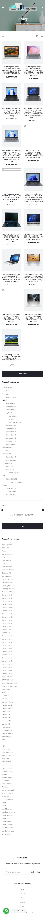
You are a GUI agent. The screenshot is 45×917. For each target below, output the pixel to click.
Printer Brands (11, 488)
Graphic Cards (7, 677)
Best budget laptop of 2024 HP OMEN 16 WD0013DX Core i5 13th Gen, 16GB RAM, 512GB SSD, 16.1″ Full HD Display (33, 154)
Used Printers (7, 822)
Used (4, 803)
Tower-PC (5, 796)
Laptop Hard (6, 711)
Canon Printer (7, 554)
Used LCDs (6, 818)
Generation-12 (11, 438)
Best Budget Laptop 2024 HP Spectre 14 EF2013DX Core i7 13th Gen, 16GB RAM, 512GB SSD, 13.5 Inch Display (11, 112)
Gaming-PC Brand (8, 589)
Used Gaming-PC (8, 812)
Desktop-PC (6, 454)
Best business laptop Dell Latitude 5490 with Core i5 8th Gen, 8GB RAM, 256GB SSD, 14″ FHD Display (12, 237)
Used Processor (7, 825)
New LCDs (9, 466)
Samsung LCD (14, 473)
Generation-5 (11, 407)
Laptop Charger (8, 708)
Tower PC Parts (7, 793)
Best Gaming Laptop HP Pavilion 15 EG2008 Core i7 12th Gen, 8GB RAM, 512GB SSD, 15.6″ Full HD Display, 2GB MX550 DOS (33, 277)
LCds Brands (10, 470)
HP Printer (12, 492)
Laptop (4, 400)
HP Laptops (13, 416)
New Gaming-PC (8, 752)
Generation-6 (11, 410)
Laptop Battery (7, 702)
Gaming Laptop (7, 579)
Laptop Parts (6, 718)
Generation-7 (11, 425)
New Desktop (7, 749)
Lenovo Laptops (15, 422)
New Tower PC (7, 768)
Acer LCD (5, 548)
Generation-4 (7, 639)
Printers (5, 485)
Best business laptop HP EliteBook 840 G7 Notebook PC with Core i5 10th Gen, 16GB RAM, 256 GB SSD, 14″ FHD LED (11, 277)
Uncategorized (7, 799)
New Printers (10, 495)
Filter (40, 36)
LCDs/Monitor (7, 463)
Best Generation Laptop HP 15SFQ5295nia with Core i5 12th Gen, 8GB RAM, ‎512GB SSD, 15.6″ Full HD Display (33, 318)
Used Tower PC (7, 828)
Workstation (6, 834)
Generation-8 (11, 429)
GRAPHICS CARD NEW (16, 482)
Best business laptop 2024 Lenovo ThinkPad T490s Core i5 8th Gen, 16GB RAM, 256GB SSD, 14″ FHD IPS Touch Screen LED (33, 197)
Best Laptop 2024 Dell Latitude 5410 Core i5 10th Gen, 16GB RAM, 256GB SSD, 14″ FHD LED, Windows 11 (11, 358)
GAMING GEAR (7, 447)
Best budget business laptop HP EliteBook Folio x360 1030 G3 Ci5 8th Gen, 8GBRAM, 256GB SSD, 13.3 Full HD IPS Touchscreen (11, 70)
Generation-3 (7, 633)
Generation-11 (11, 435)
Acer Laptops (7, 545)
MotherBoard (7, 737)
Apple (4, 551)
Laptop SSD (6, 724)
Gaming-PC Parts (8, 592)
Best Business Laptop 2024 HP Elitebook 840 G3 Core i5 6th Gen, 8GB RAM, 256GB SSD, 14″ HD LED (11, 197)
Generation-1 (7, 595)
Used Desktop (11, 460)
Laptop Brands (11, 413)
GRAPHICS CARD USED (9, 686)
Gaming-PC (6, 586)
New (7, 391)
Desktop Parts (7, 567)
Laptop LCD (6, 715)
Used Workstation (8, 831)
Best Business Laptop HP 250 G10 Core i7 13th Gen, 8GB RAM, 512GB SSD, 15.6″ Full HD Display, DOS (33, 236)
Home (19, 23)
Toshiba (5, 787)
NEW (3, 476)
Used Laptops (10, 403)
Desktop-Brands (8, 570)
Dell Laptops (13, 419)
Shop (22, 889)
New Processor (11, 397)
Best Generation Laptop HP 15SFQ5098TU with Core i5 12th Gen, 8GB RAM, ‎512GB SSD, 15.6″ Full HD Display (11, 318)
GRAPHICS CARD (11, 479)
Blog (22, 898)
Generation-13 (11, 441)
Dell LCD (5, 563)
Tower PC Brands (8, 790)
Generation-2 (7, 626)
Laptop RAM (6, 721)
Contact (22, 902)
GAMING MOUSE (7, 388)
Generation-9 (7, 670)
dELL (3, 557)
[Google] (32, 912)
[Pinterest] (26, 912)
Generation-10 (11, 432)
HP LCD (4, 692)
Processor (5, 394)
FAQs (22, 906)
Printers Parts (7, 777)
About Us (22, 894)
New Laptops (10, 444)
